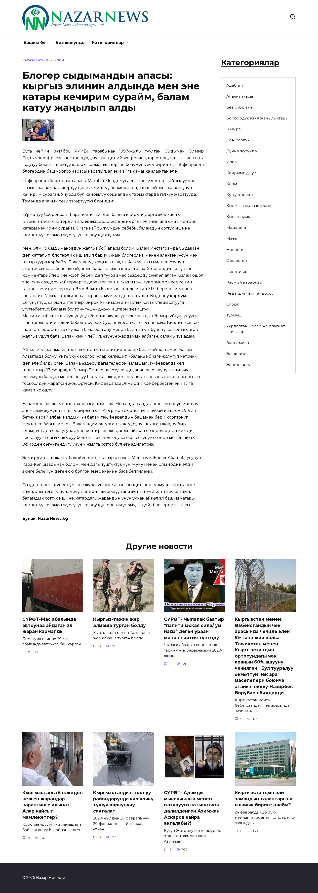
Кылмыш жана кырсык (248, 205)
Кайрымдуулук (241, 172)
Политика (236, 271)
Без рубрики (239, 107)
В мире (233, 129)
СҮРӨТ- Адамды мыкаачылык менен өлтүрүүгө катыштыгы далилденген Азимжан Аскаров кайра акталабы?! (192, 808)
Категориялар (108, 42)
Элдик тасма (238, 364)
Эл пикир (235, 353)
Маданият (236, 227)
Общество (236, 260)
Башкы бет (36, 42)
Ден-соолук (237, 140)
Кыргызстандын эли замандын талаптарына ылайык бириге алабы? (263, 798)
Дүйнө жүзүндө (241, 151)
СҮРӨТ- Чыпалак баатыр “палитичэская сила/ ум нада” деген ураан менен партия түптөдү (194, 628)
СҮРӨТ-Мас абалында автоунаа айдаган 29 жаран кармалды (49, 625)
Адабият (234, 85)
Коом (231, 183)
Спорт (232, 304)
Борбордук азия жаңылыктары (257, 118)
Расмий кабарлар (244, 282)
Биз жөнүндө (70, 42)
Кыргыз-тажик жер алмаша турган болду (119, 622)
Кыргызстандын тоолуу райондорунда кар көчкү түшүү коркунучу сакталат (123, 802)
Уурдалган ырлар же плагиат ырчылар (255, 329)
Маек (231, 238)
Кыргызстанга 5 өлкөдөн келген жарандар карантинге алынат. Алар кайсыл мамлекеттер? (52, 805)
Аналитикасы (239, 96)
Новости (235, 249)
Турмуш (233, 315)
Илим (232, 161)
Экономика (237, 342)
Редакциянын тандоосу (250, 293)
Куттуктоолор (239, 194)
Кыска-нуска (238, 216)
